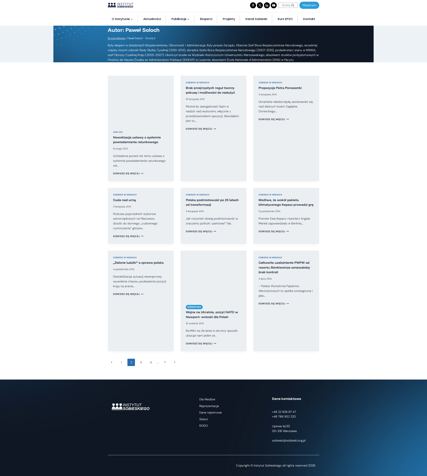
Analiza (118, 132)
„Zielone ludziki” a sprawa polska (138, 263)
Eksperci (206, 19)
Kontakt (309, 19)
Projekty (229, 19)
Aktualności (152, 19)
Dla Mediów (207, 399)
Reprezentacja (209, 406)
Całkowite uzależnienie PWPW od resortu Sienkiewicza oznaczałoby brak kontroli (284, 267)
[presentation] (141, 100)
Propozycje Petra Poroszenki (280, 88)
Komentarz (194, 307)
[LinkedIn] (267, 5)
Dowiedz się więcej (128, 173)
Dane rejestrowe (210, 413)
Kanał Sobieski (256, 19)
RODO (203, 426)
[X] (260, 5)
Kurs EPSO (285, 19)
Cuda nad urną (124, 200)
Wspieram (309, 5)
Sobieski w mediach (197, 82)
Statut (203, 419)
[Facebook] (253, 5)
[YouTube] (274, 5)
